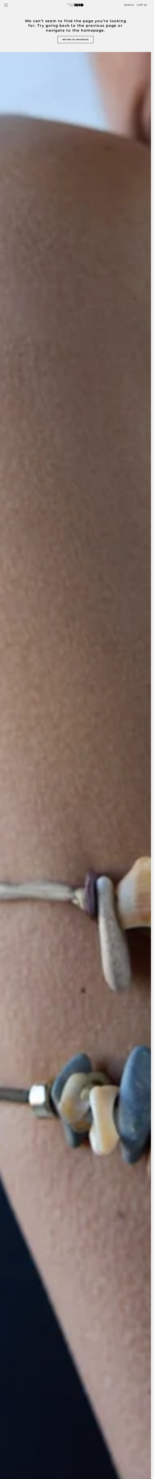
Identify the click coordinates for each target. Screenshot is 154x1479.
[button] (6, 5)
